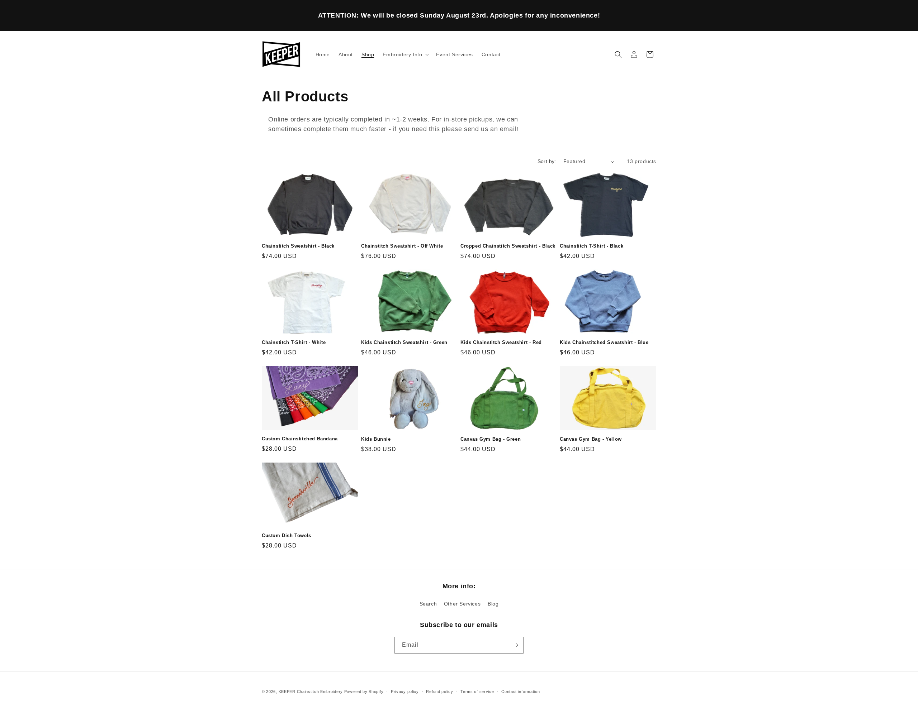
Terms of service (477, 691)
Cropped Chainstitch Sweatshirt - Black (507, 246)
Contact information (520, 691)
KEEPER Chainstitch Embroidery (311, 691)
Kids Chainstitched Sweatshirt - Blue (604, 342)
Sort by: (547, 161)
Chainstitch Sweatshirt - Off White (402, 246)
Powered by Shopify (364, 691)
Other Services (462, 604)
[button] (405, 54)
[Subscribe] (515, 645)
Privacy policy (405, 691)
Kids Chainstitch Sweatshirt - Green (404, 342)
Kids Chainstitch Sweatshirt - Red (501, 342)
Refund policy (439, 691)
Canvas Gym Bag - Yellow (591, 439)
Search (428, 604)
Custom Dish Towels (286, 535)
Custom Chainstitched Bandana (300, 438)
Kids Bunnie (376, 439)
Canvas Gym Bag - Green (490, 439)
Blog (493, 604)
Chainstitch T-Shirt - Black (591, 246)
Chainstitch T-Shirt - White (294, 342)
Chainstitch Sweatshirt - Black (298, 246)
